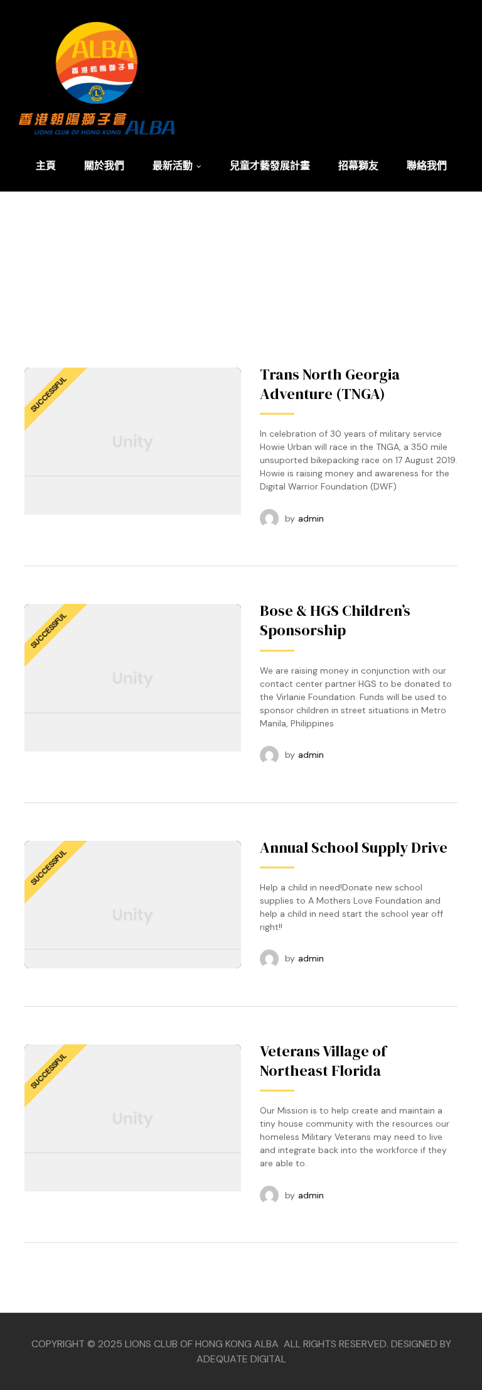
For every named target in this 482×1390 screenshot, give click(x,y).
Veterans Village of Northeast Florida (323, 1061)
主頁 (46, 165)
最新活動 (173, 165)
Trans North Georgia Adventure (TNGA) (330, 384)
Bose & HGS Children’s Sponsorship (335, 620)
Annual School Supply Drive (353, 847)
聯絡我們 (427, 165)
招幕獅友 (358, 165)
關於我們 (104, 165)
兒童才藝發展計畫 (270, 165)
